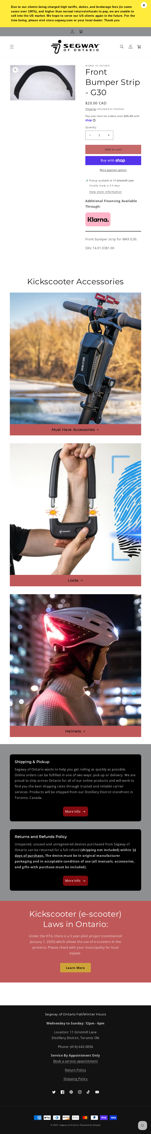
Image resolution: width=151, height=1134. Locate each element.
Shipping (90, 109)
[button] (11, 46)
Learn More (75, 968)
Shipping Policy (76, 1079)
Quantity (90, 127)
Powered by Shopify (90, 1125)
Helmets (73, 731)
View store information (105, 192)
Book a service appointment (75, 1061)
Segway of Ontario (69, 1125)
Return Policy (75, 1070)
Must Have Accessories (73, 430)
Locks (73, 580)
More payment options (113, 170)
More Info (72, 811)
